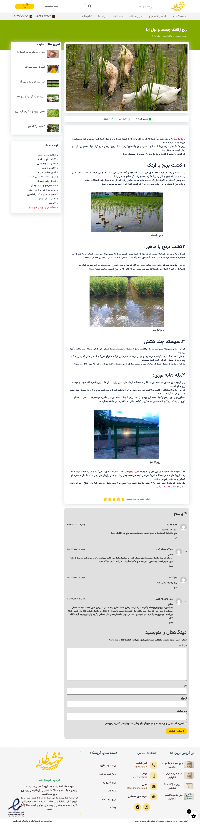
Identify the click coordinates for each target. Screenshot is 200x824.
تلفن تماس (141, 763)
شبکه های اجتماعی (137, 797)
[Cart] (24, 6)
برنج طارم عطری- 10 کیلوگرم (172, 776)
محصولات (181, 16)
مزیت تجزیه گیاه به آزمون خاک (30, 96)
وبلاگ (113, 808)
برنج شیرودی (109, 782)
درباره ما (102, 16)
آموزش (180, 36)
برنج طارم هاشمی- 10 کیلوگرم (172, 797)
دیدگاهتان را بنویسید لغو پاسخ (42, 207)
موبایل (144, 774)
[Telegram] (137, 807)
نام (185, 686)
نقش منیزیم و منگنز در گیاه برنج (30, 111)
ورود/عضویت (51, 6)
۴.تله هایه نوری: (49, 168)
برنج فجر (112, 791)
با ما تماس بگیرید (163, 487)
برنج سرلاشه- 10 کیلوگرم (172, 786)
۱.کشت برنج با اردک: (47, 155)
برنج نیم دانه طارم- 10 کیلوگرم (172, 765)
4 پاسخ (52, 203)
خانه (186, 36)
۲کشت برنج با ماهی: (47, 159)
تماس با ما (87, 16)
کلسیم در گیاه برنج (36, 126)
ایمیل (184, 698)
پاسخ (175, 538)
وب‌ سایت (182, 711)
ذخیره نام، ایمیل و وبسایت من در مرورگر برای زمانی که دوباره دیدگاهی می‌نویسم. (144, 723)
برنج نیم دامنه (109, 799)
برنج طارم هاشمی (107, 774)
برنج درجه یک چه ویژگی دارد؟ (31, 52)
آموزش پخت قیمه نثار (35, 67)
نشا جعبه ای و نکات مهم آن (32, 81)
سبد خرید (118, 16)
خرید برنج (134, 472)
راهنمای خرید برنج (158, 16)
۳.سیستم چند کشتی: (46, 164)
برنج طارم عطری (108, 766)
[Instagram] (146, 807)
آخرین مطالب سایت (47, 172)
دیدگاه (183, 646)
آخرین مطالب (135, 16)
